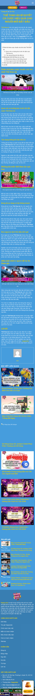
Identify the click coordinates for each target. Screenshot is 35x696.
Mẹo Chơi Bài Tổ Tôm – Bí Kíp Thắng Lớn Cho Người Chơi (20, 555)
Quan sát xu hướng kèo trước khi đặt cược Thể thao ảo (18, 52)
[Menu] (33, 3)
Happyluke (14, 682)
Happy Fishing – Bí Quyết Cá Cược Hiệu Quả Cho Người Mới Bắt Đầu (22, 578)
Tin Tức (12, 11)
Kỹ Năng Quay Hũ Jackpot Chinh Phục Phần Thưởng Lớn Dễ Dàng (21, 549)
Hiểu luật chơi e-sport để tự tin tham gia (15, 63)
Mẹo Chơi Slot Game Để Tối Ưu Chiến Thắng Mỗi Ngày (21, 543)
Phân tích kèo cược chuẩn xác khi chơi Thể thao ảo (17, 48)
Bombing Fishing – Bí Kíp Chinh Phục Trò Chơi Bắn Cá (21, 584)
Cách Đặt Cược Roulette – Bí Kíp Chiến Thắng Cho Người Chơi (21, 561)
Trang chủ (4, 11)
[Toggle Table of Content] (30, 45)
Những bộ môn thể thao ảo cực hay (13, 57)
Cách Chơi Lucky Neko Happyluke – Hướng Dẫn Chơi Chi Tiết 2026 (16, 500)
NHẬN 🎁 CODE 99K (28, 691)
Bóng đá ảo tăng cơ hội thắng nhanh (16, 59)
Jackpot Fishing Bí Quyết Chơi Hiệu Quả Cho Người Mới (21, 567)
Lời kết (5, 65)
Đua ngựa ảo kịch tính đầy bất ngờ (16, 61)
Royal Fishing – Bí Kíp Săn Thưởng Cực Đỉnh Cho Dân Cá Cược (22, 572)
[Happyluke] (17, 3)
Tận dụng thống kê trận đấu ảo (15, 55)
